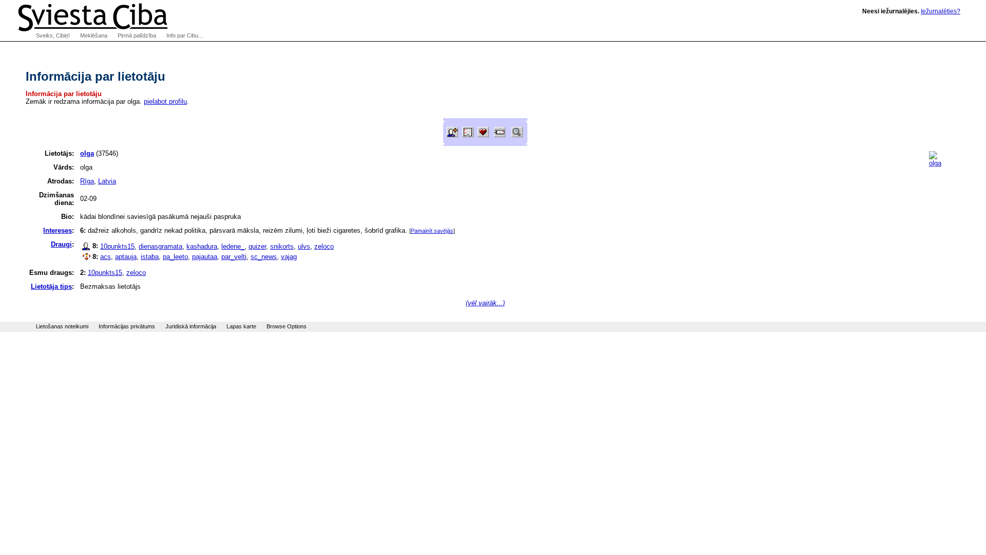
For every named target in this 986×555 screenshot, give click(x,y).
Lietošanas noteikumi (62, 326)
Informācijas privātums (127, 326)
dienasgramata (160, 246)
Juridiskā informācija (190, 326)
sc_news (264, 257)
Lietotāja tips (51, 286)
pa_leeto (175, 257)
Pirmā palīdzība (137, 35)
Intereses (57, 230)
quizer (257, 246)
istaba (150, 257)
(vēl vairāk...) (485, 303)
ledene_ (232, 246)
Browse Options (287, 326)
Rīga (87, 181)
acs (105, 257)
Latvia (107, 181)
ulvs (304, 246)
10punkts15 (117, 246)
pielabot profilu (165, 101)
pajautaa (204, 257)
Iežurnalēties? (940, 11)
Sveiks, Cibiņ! (53, 35)
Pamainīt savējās (432, 231)
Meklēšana (93, 35)
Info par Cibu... (184, 35)
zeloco (324, 246)
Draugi (61, 244)
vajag (289, 257)
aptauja (126, 257)
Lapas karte (241, 326)
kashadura (201, 246)
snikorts (282, 246)
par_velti (233, 257)
